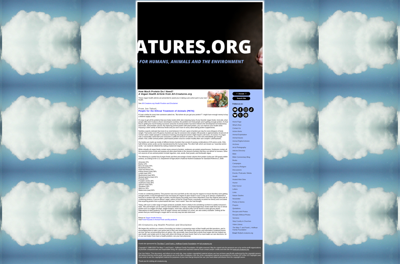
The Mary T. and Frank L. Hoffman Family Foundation (176, 244)
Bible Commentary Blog (241, 157)
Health (234, 176)
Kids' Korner (237, 186)
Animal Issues (237, 138)
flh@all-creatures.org (245, 233)
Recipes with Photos (240, 211)
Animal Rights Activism (240, 141)
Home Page (236, 122)
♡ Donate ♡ (241, 94)
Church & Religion (239, 167)
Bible (234, 154)
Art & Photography (239, 147)
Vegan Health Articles (154, 218)
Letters (235, 189)
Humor (235, 183)
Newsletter (236, 199)
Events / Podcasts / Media (242, 173)
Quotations (236, 208)
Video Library (237, 224)
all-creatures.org (206, 244)
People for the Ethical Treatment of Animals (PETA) (166, 111)
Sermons (235, 218)
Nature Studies (238, 195)
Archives (235, 144)
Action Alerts (237, 131)
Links (234, 192)
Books (234, 160)
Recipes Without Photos (241, 215)
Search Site (241, 98)
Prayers (235, 205)
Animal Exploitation (239, 134)
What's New (236, 125)
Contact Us (236, 128)
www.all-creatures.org (241, 249)
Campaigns (236, 163)
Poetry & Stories (238, 202)
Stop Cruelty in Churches (241, 221)
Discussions (237, 170)
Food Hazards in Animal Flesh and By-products (159, 219)
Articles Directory (238, 151)
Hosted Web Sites (239, 179)
